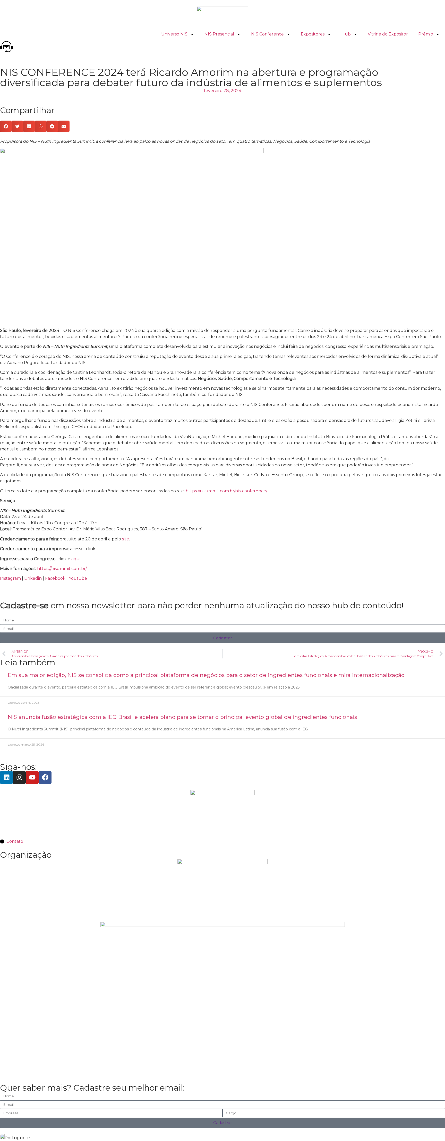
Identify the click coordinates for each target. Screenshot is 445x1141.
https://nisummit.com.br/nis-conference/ (226, 490)
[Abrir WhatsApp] (432, 1128)
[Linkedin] (6, 777)
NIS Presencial (219, 34)
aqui (75, 558)
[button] (6, 126)
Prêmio (425, 34)
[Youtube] (32, 777)
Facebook (55, 578)
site (125, 539)
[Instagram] (19, 777)
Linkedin (33, 578)
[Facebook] (45, 777)
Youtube (78, 578)
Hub (346, 34)
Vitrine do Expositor (388, 34)
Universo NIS (174, 34)
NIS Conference (267, 34)
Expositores (312, 34)
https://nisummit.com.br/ (62, 568)
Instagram (10, 578)
